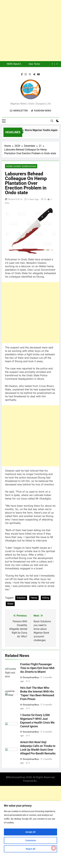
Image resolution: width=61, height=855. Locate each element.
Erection (21, 597)
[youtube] (38, 74)
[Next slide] (57, 64)
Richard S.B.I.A (15, 199)
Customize (30, 840)
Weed (10, 603)
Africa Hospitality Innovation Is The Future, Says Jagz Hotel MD (12, 64)
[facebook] (22, 74)
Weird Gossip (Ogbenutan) (21, 166)
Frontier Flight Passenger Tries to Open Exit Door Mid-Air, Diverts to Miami (37, 668)
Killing (45, 597)
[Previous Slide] (52, 64)
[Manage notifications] (53, 848)
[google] (34, 74)
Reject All (30, 849)
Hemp (34, 597)
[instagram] (26, 74)
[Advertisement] (30, 30)
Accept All (30, 832)
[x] (30, 74)
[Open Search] (52, 121)
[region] (30, 828)
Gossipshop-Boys (31, 677)
